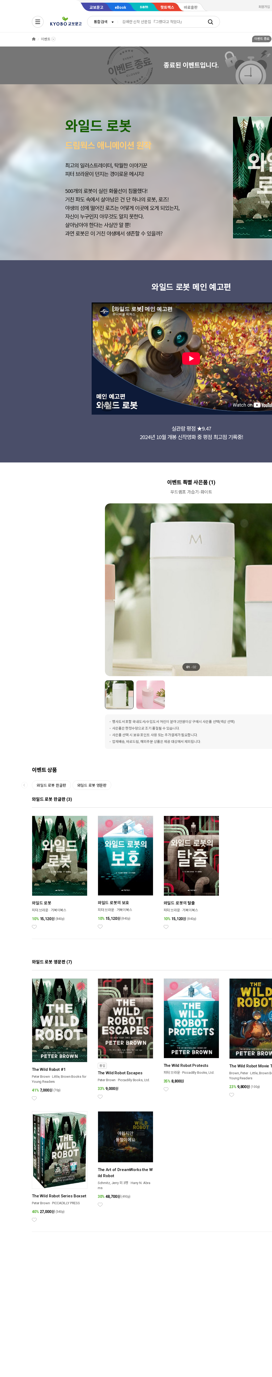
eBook (120, 7)
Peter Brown (41, 1077)
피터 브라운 (40, 910)
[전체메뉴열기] (38, 22)
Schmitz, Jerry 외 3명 (113, 1183)
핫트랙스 (167, 7)
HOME (34, 39)
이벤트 (45, 39)
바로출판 (191, 7)
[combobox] (102, 22)
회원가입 (264, 7)
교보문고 (96, 7)
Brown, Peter (238, 1073)
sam (144, 6)
